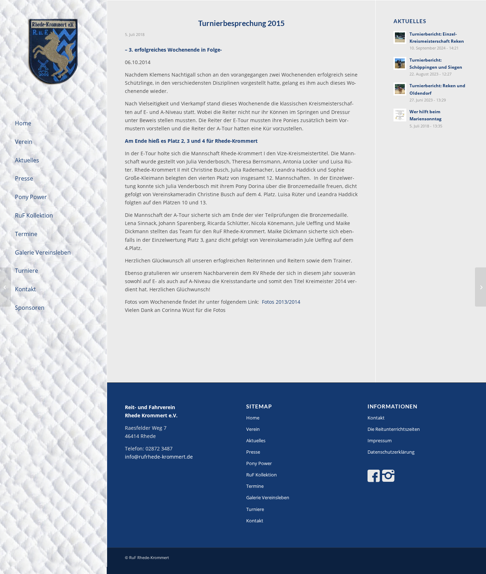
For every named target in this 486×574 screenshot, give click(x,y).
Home (252, 417)
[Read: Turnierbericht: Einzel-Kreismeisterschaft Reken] (399, 37)
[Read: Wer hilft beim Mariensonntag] (399, 115)
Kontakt (254, 520)
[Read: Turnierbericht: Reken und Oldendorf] (399, 89)
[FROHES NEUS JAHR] (480, 287)
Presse (253, 452)
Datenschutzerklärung (391, 452)
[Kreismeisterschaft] (5, 287)
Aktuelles (255, 440)
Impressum (380, 440)
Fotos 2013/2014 (281, 301)
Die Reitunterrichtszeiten (394, 429)
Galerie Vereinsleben (267, 497)
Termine (255, 486)
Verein (253, 429)
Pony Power (259, 463)
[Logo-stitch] (53, 53)
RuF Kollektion (261, 474)
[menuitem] (53, 123)
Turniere (255, 509)
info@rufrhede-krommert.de (159, 456)
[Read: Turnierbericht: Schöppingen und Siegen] (399, 63)
